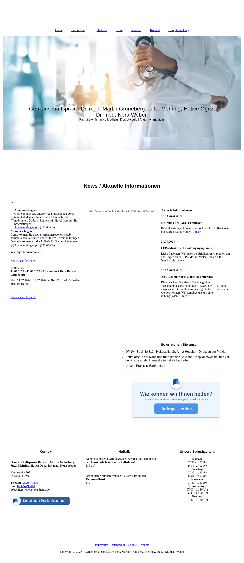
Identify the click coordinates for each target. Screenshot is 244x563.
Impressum (101, 544)
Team (119, 30)
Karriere (136, 30)
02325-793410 (26, 486)
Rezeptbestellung (179, 30)
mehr (197, 231)
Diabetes (102, 30)
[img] (122, 93)
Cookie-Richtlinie (138, 544)
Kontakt (155, 30)
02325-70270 (30, 482)
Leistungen (78, 30)
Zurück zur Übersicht (23, 261)
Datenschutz (118, 544)
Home (59, 30)
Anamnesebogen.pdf (26, 227)
